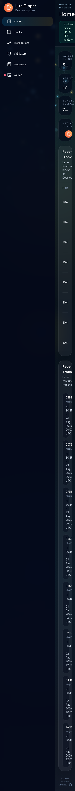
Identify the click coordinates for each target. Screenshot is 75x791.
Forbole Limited (63, 783)
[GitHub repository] (70, 784)
